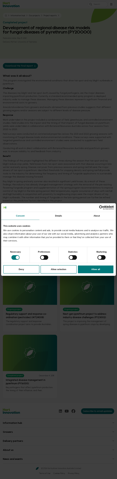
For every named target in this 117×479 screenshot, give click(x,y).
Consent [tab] (20, 216)
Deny (21, 269)
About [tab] (97, 216)
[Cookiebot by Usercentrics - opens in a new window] (101, 207)
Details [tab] (58, 216)
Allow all (95, 269)
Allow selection (58, 269)
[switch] (44, 257)
